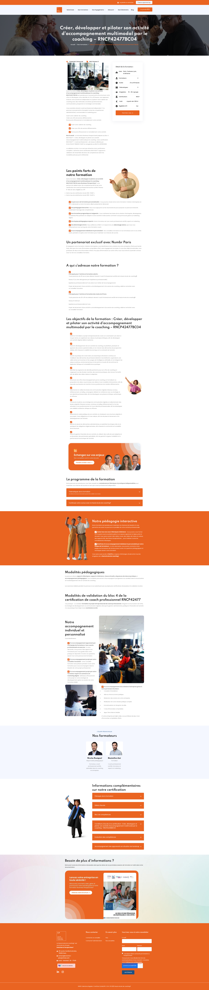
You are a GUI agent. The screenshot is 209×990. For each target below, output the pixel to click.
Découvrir (111, 10)
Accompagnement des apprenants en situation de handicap (117, 846)
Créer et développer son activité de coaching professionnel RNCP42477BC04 (114, 44)
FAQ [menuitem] (107, 938)
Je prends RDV (145, 9)
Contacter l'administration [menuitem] (94, 941)
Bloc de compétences (103, 815)
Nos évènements (123, 10)
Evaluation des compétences (105, 837)
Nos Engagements (98, 10)
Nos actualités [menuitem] (110, 941)
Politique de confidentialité (134, 962)
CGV (107, 986)
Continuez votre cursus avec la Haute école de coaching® (90, 503)
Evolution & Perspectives (65, 947)
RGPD (79, 986)
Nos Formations (83, 10)
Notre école (70, 10)
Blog (132, 10)
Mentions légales (87, 986)
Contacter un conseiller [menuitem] (93, 938)
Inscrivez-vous (127, 113)
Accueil (73, 44)
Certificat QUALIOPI (99, 986)
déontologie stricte (120, 225)
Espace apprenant (143, 2)
